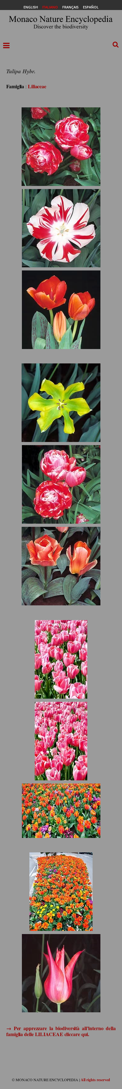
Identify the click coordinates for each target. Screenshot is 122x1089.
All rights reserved (95, 1079)
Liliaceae (37, 86)
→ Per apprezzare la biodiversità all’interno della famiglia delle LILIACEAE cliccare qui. (61, 1031)
